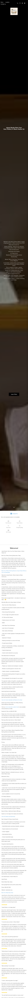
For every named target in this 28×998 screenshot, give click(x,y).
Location (7, 2)
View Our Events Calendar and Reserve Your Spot (12, 700)
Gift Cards (8, 532)
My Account (8, 523)
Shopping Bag (19, 527)
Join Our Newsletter (6, 572)
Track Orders (20, 523)
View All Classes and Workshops (8, 816)
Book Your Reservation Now (7, 892)
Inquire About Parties (21, 570)
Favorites (8, 527)
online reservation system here (11, 707)
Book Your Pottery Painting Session (9, 570)
